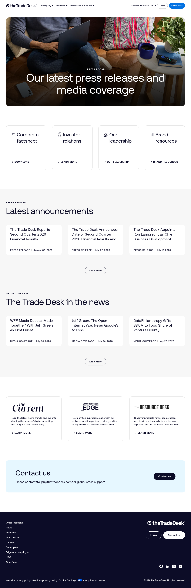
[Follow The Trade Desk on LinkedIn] (167, 566)
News (9, 527)
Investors (145, 5)
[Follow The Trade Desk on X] (180, 566)
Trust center (12, 537)
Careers (135, 5)
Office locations (14, 522)
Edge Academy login (17, 552)
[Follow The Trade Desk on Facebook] (161, 566)
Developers (12, 547)
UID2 (8, 557)
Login (162, 5)
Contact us (176, 5)
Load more (95, 270)
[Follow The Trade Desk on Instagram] (174, 566)
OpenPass (11, 562)
